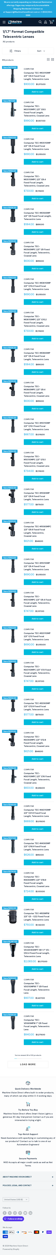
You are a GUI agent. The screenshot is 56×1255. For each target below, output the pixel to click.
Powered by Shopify (11, 1249)
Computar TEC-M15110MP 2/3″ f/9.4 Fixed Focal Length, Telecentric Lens (37, 566)
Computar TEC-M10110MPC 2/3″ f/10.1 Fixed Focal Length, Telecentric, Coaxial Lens (36, 461)
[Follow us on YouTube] (25, 1213)
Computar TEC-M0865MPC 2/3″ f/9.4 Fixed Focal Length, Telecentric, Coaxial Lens (36, 391)
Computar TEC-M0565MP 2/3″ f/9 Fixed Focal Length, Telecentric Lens (37, 216)
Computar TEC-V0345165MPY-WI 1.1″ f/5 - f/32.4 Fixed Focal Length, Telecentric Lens (37, 951)
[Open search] (40, 22)
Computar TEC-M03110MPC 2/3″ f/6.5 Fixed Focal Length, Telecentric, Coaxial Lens (36, 111)
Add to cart (37, 91)
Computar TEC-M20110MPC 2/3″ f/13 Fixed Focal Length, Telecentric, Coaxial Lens (37, 671)
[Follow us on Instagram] (15, 1213)
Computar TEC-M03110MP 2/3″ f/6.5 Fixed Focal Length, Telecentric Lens (37, 76)
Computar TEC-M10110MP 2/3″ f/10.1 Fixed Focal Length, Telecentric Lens (37, 426)
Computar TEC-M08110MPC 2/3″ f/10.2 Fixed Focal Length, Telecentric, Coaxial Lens (36, 321)
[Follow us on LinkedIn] (30, 1213)
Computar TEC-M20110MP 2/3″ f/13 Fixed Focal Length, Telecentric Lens (37, 636)
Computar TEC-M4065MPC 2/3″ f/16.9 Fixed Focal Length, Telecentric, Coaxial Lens (36, 881)
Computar (29, 69)
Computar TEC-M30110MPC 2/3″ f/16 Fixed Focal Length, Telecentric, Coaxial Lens (37, 778)
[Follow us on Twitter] (10, 1213)
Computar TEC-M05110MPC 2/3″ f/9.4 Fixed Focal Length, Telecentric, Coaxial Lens (36, 181)
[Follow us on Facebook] (5, 1213)
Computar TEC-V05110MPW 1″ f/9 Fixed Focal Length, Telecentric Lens (37, 988)
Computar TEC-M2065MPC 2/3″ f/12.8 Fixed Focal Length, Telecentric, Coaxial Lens (36, 741)
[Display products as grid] (48, 59)
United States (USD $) (13, 1199)
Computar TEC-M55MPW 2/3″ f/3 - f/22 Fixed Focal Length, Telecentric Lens (36, 916)
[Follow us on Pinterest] (20, 1213)
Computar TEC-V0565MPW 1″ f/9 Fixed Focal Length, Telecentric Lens (37, 1025)
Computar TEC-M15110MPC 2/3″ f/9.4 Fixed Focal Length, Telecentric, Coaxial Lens (37, 601)
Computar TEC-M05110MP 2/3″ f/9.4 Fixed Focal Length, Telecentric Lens (37, 146)
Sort (39, 51)
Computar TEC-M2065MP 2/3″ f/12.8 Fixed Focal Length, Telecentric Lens (37, 706)
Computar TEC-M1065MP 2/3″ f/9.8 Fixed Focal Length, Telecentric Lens (37, 496)
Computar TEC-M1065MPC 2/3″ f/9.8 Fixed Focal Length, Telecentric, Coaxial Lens (37, 531)
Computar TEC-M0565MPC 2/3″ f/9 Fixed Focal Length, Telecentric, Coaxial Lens (37, 251)
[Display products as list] (53, 59)
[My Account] (45, 22)
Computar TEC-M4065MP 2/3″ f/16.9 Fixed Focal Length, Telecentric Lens (37, 846)
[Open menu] (4, 22)
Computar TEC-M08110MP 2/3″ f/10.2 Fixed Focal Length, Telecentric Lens (37, 286)
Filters (18, 51)
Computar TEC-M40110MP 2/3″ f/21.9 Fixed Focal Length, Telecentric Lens (37, 813)
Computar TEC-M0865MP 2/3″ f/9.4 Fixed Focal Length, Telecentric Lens (37, 356)
